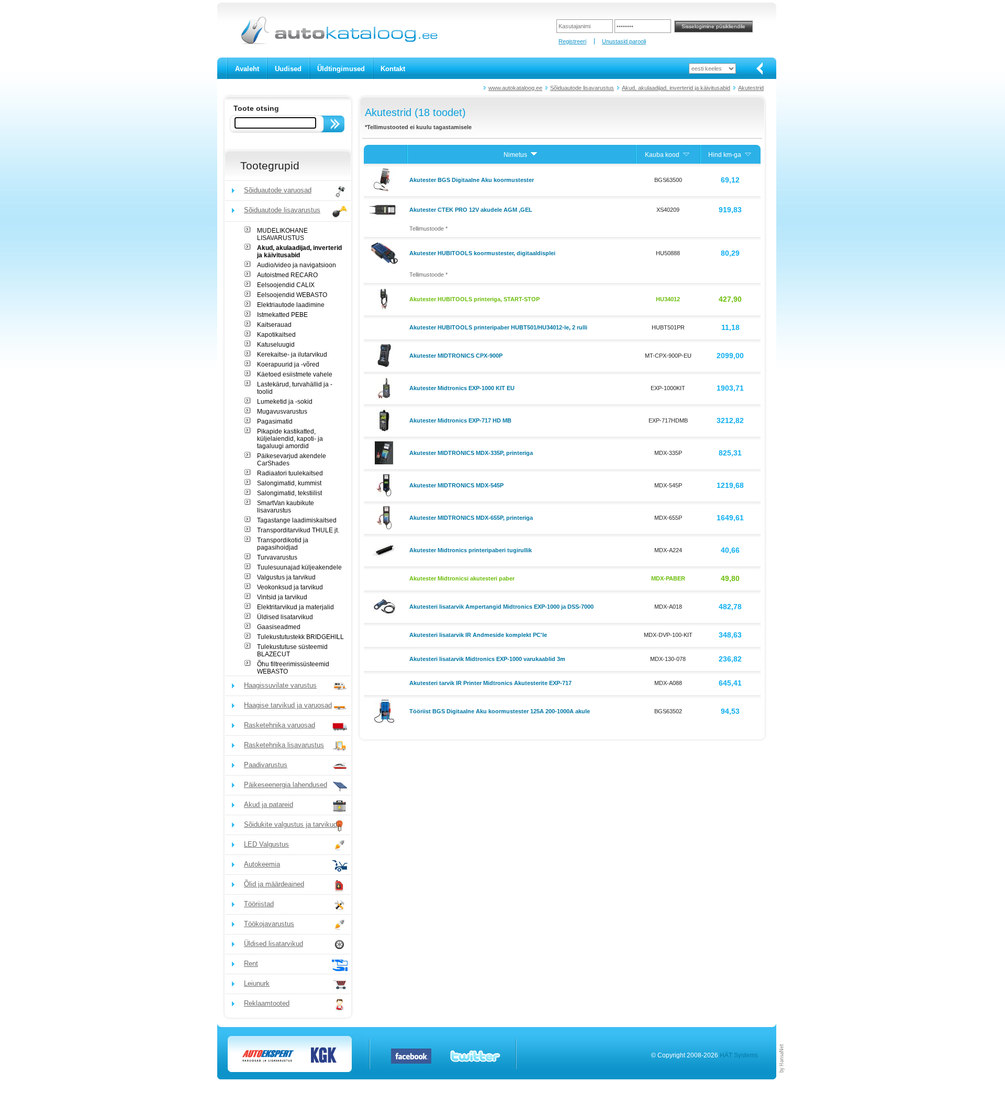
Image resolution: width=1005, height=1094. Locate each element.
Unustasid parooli (624, 41)
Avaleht (247, 69)
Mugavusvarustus (282, 411)
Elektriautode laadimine (291, 305)
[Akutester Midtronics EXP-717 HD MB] (385, 420)
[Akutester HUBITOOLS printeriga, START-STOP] (385, 298)
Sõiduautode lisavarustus (582, 88)
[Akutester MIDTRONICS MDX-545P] (385, 485)
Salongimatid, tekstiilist (289, 493)
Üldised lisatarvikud (285, 617)
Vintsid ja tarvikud (282, 597)
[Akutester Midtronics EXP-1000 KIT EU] (385, 387)
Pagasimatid (275, 421)
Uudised (288, 69)
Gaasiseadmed (278, 627)
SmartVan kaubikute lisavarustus (285, 506)
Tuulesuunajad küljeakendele (299, 567)
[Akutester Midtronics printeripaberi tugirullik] (385, 549)
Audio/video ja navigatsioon (296, 265)
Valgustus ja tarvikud (286, 577)
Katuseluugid (276, 344)
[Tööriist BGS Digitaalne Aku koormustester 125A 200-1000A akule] (385, 711)
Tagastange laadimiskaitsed (297, 520)
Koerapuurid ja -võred (288, 364)
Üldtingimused (341, 69)
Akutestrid (751, 88)
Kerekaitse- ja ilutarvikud (292, 354)
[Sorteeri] (534, 154)
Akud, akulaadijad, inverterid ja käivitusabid (676, 88)
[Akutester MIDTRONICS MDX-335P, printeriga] (385, 452)
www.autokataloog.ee (515, 88)
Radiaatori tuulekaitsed (290, 473)
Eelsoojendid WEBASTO (292, 295)
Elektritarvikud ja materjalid (295, 607)
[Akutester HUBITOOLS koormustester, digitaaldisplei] (385, 252)
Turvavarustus (277, 557)
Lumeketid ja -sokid (284, 401)
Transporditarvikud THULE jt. (298, 530)
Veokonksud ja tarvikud (290, 587)
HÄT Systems (739, 1055)
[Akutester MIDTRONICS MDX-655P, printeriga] (385, 517)
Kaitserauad (274, 324)
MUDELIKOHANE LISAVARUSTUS (282, 234)
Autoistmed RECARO (287, 275)
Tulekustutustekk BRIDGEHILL (300, 637)
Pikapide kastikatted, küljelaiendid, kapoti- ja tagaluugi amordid (290, 439)
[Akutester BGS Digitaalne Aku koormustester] (385, 179)
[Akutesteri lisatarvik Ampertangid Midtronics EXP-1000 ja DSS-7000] (385, 606)
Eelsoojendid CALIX (286, 285)
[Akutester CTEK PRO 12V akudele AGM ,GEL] (385, 209)
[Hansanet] (782, 1077)
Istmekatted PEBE (282, 314)
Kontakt (393, 69)
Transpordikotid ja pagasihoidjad (282, 544)
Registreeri (572, 41)
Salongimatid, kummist (289, 483)
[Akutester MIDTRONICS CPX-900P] (385, 355)
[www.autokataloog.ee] (338, 42)
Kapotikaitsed (276, 334)
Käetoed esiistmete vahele (294, 374)
